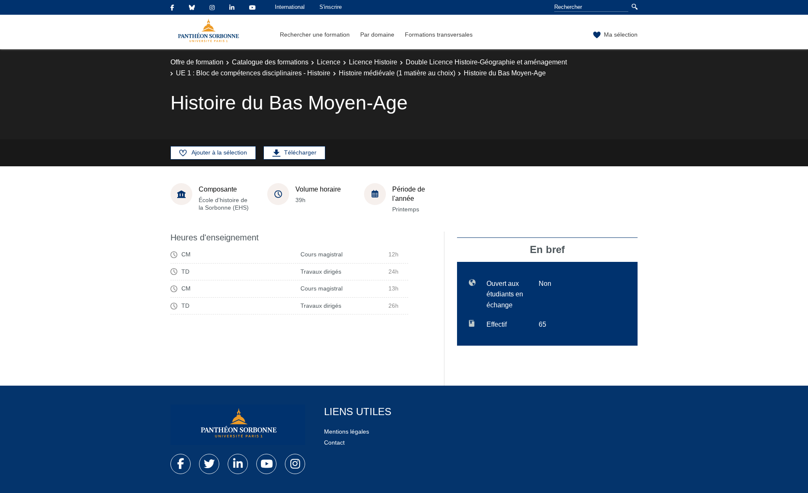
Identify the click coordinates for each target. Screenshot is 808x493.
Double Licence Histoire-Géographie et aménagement (486, 62)
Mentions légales (346, 431)
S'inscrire (330, 7)
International (290, 7)
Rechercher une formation (315, 34)
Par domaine (377, 34)
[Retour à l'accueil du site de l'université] (237, 425)
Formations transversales (439, 34)
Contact (334, 442)
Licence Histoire (373, 62)
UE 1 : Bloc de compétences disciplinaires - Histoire (253, 73)
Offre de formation (196, 62)
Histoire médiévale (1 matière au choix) (397, 73)
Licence (328, 62)
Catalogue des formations (270, 62)
